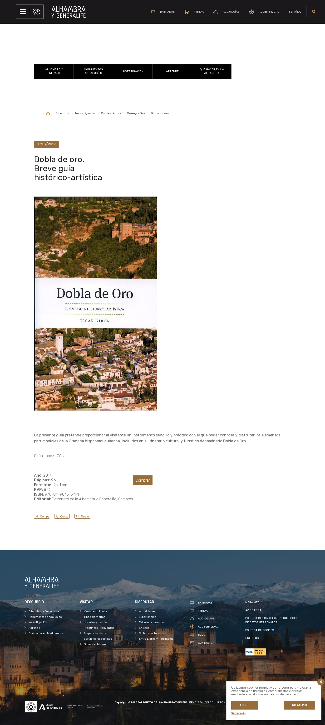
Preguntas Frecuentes (99, 627)
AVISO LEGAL (254, 610)
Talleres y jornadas (152, 622)
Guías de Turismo (96, 644)
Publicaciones (111, 113)
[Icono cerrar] (321, 682)
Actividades (147, 611)
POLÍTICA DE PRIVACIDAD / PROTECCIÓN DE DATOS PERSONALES (272, 620)
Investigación (133, 71)
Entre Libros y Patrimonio (156, 638)
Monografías (136, 113)
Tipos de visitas (94, 617)
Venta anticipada (95, 611)
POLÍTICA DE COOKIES (259, 630)
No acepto (299, 705)
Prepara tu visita (95, 633)
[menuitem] (295, 12)
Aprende (172, 71)
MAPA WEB (252, 602)
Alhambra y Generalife (54, 71)
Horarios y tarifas (96, 622)
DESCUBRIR (133, 57)
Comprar (143, 480)
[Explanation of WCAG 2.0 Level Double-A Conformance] (272, 652)
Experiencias (147, 617)
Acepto (245, 705)
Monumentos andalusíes (93, 71)
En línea (144, 627)
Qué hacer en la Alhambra (212, 71)
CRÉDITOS (252, 638)
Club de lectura (149, 633)
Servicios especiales (98, 638)
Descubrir (62, 113)
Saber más (238, 713)
